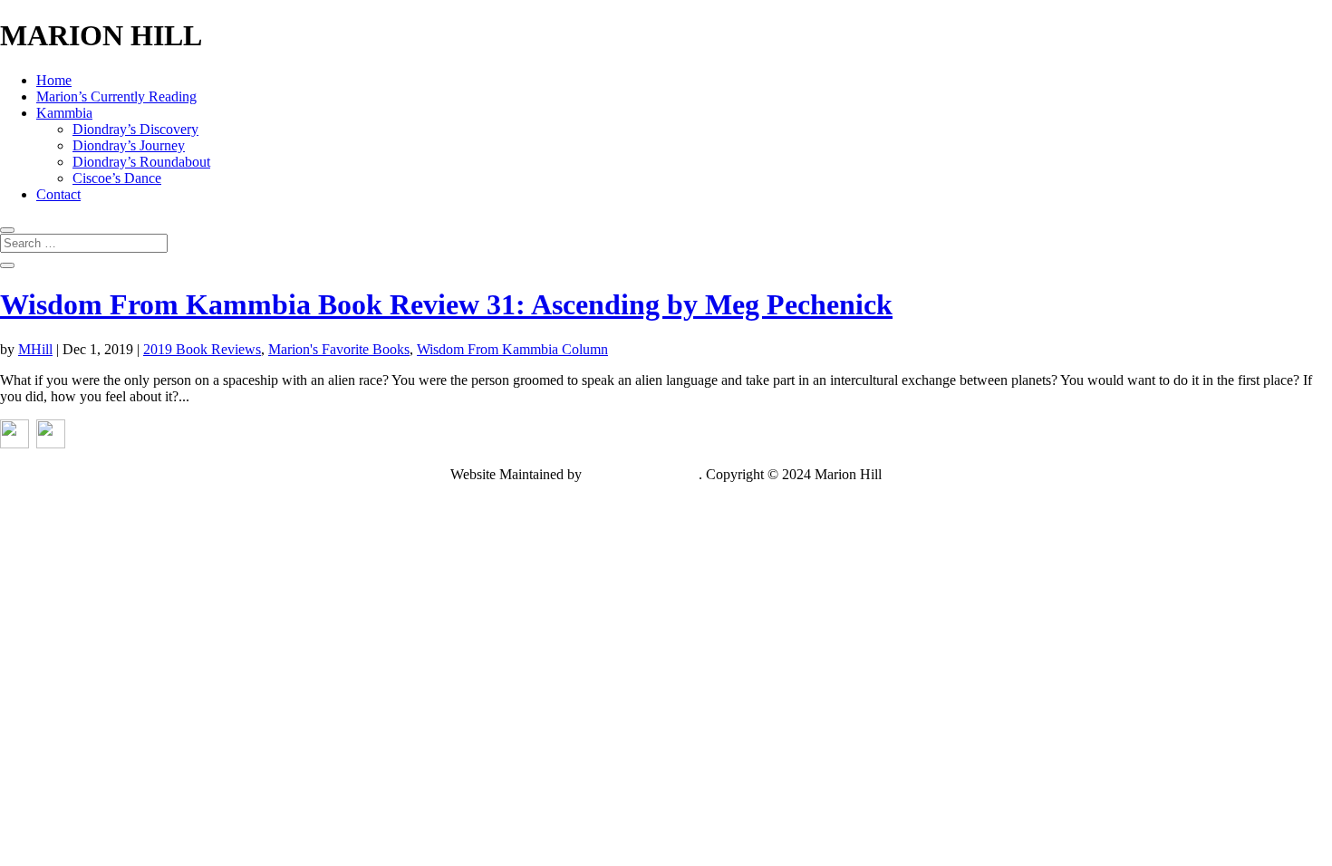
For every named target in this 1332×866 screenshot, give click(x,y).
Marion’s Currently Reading (116, 96)
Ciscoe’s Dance (116, 178)
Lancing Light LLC (642, 474)
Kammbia (64, 112)
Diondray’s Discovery (135, 129)
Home (54, 80)
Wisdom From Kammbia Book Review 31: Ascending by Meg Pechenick (446, 304)
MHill (35, 349)
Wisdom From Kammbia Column (512, 349)
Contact (58, 194)
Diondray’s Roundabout (141, 161)
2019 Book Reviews (202, 349)
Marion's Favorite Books (339, 349)
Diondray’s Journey (128, 145)
